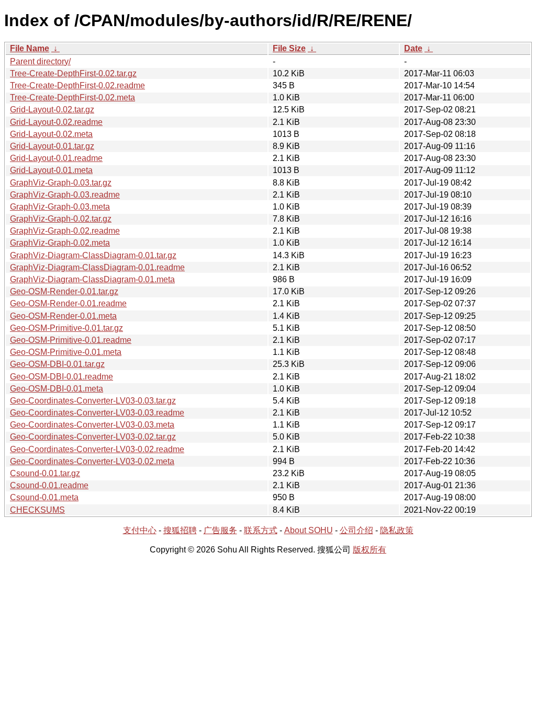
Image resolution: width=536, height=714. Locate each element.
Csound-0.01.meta (44, 497)
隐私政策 (397, 530)
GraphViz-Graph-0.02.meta (60, 242)
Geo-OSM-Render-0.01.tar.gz (64, 291)
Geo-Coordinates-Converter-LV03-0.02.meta (92, 461)
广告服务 (220, 530)
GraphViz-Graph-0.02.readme (65, 230)
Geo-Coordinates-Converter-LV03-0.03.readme (97, 412)
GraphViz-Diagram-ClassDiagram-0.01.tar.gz (93, 255)
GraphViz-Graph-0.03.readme (65, 194)
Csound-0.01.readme (49, 485)
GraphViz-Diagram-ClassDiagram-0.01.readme (97, 267)
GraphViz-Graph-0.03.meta (60, 206)
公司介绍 (356, 530)
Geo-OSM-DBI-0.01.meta (56, 388)
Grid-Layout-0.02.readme (56, 122)
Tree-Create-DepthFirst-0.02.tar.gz (73, 73)
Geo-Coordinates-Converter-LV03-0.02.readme (97, 449)
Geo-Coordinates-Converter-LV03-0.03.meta (92, 424)
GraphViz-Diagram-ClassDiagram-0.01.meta (92, 279)
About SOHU (308, 530)
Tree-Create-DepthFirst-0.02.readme (77, 85)
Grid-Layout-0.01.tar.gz (52, 146)
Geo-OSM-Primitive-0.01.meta (65, 352)
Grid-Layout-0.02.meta (51, 134)
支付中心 (140, 530)
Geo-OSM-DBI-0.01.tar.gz (57, 364)
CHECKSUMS (37, 509)
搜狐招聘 (180, 530)
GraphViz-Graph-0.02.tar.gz (60, 218)
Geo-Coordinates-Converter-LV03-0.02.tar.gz (93, 436)
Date (413, 48)
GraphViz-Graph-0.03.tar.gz (60, 182)
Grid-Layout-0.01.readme (56, 158)
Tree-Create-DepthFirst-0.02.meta (72, 97)
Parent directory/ (40, 61)
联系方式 (260, 530)
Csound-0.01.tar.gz (45, 473)
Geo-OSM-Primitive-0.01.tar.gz (66, 328)
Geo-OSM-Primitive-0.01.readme (70, 340)
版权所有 (369, 549)
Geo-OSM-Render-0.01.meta (63, 316)
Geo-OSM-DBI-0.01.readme (61, 376)
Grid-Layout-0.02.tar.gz (52, 109)
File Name (29, 48)
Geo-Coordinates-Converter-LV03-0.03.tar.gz (93, 400)
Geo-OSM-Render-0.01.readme (68, 303)
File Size (289, 48)
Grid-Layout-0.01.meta (51, 170)
